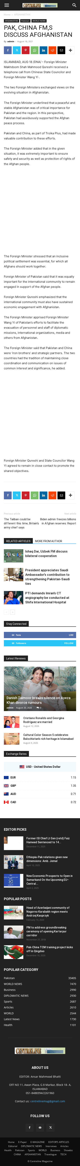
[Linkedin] (43, 50)
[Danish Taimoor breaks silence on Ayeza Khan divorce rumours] (40, 688)
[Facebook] (8, 50)
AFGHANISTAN (22, 14)
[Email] (61, 50)
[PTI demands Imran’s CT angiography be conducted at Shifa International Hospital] (13, 598)
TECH (63, 1154)
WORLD (43, 1150)
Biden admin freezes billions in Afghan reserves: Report (58, 521)
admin (10, 41)
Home (7, 14)
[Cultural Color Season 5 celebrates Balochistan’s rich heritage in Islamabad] (11, 739)
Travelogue (50, 1154)
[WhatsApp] (34, 50)
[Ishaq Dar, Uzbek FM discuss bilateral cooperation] (13, 556)
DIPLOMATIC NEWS (31, 1146)
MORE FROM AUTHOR (48, 541)
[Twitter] (17, 50)
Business (55, 1150)
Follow (68, 643)
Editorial (12, 1146)
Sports (31, 1150)
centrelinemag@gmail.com (47, 1101)
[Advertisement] (40, 212)
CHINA (17, 1154)
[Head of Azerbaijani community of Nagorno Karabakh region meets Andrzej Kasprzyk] (13, 912)
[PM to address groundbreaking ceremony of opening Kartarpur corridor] (13, 932)
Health (7, 1150)
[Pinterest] (26, 50)
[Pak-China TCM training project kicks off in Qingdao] (13, 952)
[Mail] (40, 1128)
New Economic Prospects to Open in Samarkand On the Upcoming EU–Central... (49, 879)
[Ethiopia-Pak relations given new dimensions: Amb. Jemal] (13, 862)
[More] (70, 50)
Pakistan (25, 20)
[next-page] (12, 612)
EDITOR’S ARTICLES (58, 1142)
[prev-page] (6, 612)
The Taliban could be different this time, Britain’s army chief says (21, 523)
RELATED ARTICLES (18, 541)
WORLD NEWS (39, 20)
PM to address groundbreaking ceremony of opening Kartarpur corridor (46, 931)
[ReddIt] (52, 50)
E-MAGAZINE (37, 1142)
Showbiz (68, 1150)
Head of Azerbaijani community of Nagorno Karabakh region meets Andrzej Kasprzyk (48, 911)
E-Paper (22, 1142)
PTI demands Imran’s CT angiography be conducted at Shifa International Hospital (47, 597)
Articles (64, 1146)
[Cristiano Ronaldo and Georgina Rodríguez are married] (11, 722)
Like (71, 634)
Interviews (51, 1146)
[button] (6, 5)
